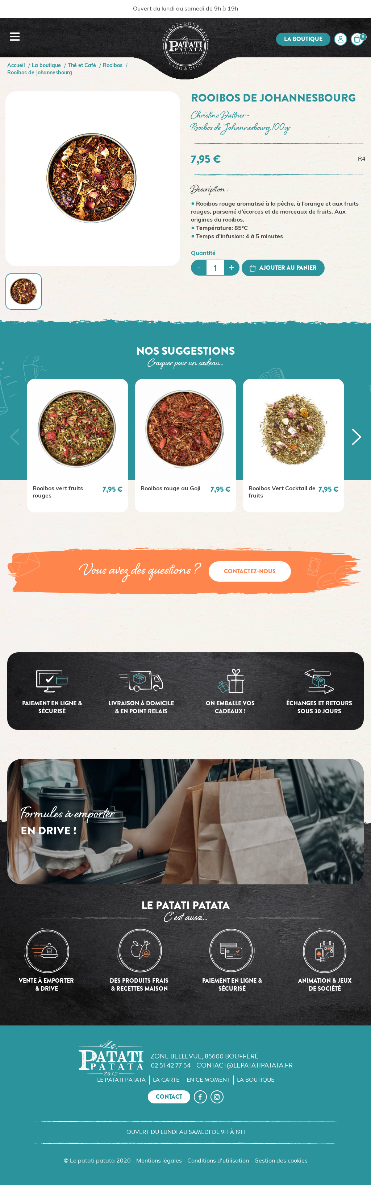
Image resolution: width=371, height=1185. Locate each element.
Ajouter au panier (288, 268)
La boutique (303, 39)
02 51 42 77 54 (171, 1065)
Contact (169, 1097)
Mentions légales (159, 1161)
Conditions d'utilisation (218, 1161)
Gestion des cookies (281, 1161)
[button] (14, 437)
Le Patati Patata (121, 1079)
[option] (78, 445)
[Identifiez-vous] (340, 39)
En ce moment (208, 1079)
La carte (166, 1079)
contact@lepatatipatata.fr (244, 1065)
